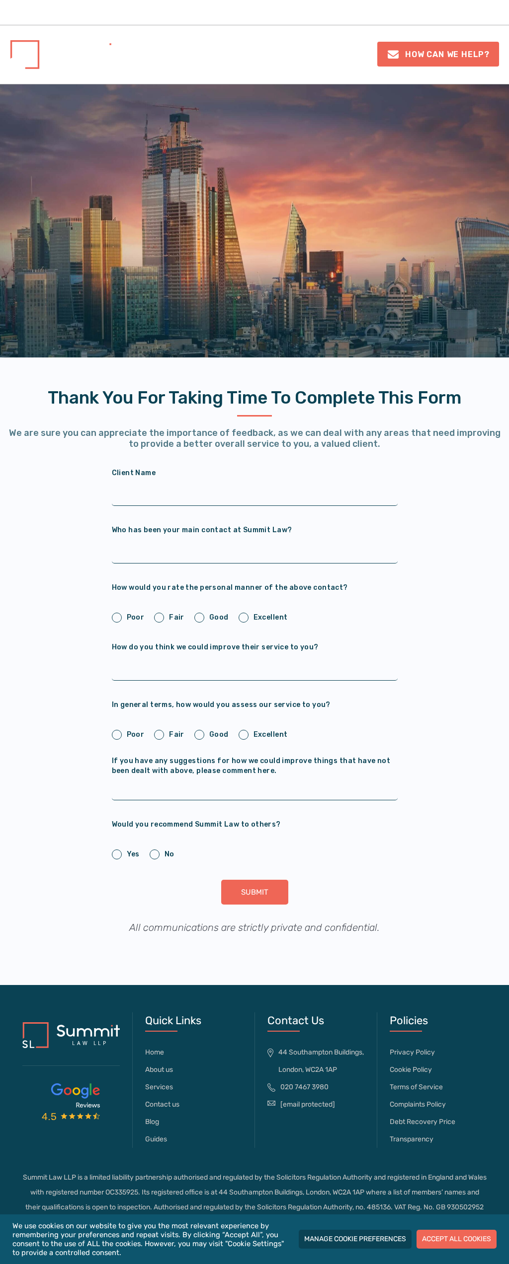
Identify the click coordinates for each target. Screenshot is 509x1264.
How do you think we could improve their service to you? (215, 647)
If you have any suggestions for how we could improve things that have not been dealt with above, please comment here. (251, 766)
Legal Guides (319, 12)
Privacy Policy (412, 1052)
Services (248, 12)
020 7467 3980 (305, 58)
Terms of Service (416, 1087)
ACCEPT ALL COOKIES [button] (456, 1239)
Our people (193, 12)
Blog (152, 1122)
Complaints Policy (418, 1104)
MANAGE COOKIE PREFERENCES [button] (355, 1239)
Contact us (476, 12)
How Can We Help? (446, 54)
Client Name (134, 473)
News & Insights (393, 12)
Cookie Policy (411, 1069)
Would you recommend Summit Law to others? (196, 824)
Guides (156, 1139)
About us (125, 12)
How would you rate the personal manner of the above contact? (230, 587)
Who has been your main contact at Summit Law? (202, 530)
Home (79, 12)
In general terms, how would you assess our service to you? (221, 705)
